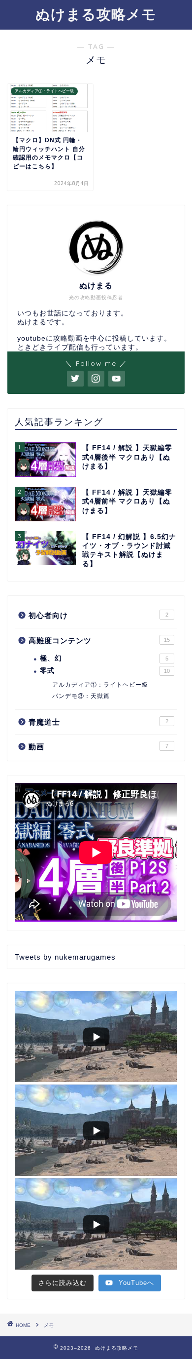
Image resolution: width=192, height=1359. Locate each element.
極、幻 (104, 658)
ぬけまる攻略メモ (96, 14)
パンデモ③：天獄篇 (81, 696)
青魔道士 (98, 722)
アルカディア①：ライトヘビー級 (100, 684)
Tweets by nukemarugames (65, 957)
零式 (105, 670)
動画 (98, 746)
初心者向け (98, 615)
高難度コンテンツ (99, 640)
